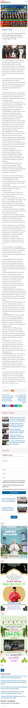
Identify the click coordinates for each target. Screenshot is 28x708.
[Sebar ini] (4, 406)
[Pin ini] (12, 406)
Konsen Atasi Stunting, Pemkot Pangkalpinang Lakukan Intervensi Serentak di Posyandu (7, 397)
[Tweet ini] (8, 406)
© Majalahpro (3, 706)
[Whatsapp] (20, 406)
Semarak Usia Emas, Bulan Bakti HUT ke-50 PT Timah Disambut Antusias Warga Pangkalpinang (17, 419)
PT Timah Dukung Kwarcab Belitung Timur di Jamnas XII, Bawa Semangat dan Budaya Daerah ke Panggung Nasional (13, 682)
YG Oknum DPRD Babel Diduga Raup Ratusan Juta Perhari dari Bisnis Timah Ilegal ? (17, 442)
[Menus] (26, 1)
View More (14, 517)
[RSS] (12, 391)
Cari (2, 665)
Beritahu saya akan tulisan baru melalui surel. (14, 489)
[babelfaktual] (6, 1)
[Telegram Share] (16, 406)
